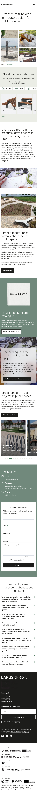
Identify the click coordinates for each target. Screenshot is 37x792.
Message (6, 541)
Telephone (7, 533)
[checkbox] (4, 560)
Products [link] (10, 64)
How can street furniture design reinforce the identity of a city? (16, 624)
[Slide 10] (18, 116)
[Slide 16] (28, 116)
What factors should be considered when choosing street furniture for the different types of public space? (16, 599)
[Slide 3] (7, 116)
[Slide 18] (31, 116)
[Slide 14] (31, 458)
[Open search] (30, 4)
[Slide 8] (15, 116)
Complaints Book (6, 701)
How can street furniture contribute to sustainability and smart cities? (15, 663)
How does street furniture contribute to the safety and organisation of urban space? (16, 649)
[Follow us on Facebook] (7, 736)
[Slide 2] (7, 458)
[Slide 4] (13, 458)
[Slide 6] (12, 116)
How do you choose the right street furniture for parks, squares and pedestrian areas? (14, 616)
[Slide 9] (22, 458)
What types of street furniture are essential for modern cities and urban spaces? (15, 608)
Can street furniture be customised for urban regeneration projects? (15, 656)
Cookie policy (5, 696)
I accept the (15, 560)
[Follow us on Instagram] (2, 736)
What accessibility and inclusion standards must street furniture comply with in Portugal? (16, 631)
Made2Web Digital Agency (20, 732)
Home (3, 64)
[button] (7, 270)
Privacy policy (5, 693)
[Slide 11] (20, 116)
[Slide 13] (23, 116)
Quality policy (5, 698)
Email (5, 525)
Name (5, 518)
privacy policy (18, 560)
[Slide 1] (3, 116)
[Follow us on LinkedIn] (11, 736)
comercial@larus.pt (11, 479)
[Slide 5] (15, 458)
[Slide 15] (26, 116)
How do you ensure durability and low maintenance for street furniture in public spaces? (16, 640)
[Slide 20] (34, 116)
